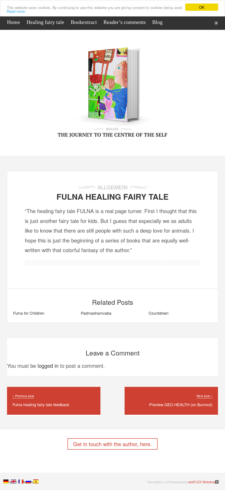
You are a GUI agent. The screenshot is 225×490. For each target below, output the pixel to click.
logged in (48, 365)
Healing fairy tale (45, 22)
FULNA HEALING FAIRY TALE (112, 196)
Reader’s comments (124, 22)
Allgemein (112, 187)
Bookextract (84, 22)
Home (13, 22)
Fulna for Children (28, 313)
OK (201, 7)
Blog (157, 22)
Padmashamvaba (96, 313)
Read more (16, 11)
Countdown (159, 313)
